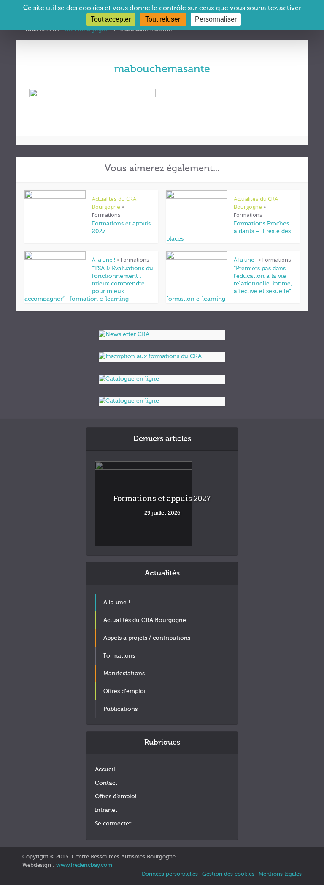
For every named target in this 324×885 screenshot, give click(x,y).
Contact (106, 783)
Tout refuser (162, 19)
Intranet (106, 810)
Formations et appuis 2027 (162, 498)
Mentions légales (280, 874)
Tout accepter (111, 19)
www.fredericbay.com (84, 865)
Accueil (105, 770)
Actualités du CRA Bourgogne (114, 203)
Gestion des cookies (228, 874)
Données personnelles (170, 874)
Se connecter (113, 824)
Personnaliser (216, 19)
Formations (106, 215)
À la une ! (103, 259)
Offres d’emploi (116, 797)
